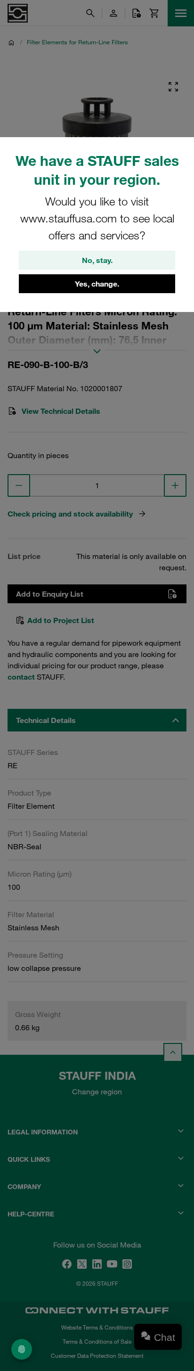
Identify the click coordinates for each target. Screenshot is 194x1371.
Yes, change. (97, 283)
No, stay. (97, 260)
